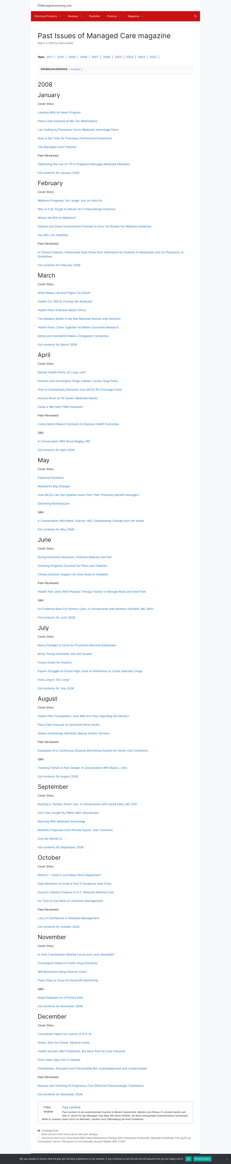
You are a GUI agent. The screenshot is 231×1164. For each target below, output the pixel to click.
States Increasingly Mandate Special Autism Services (74, 733)
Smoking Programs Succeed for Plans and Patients (72, 565)
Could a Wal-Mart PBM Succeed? (60, 407)
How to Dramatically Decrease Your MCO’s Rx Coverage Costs (80, 389)
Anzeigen (75, 69)
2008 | (85, 57)
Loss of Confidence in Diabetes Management (68, 918)
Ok (188, 1158)
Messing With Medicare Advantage (61, 821)
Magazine (133, 16)
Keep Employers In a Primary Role (60, 997)
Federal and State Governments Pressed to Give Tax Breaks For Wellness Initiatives (94, 226)
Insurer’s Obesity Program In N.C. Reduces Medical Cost (76, 892)
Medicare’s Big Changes (54, 486)
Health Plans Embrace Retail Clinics (62, 310)
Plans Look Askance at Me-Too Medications (67, 121)
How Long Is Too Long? (54, 679)
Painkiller (94, 16)
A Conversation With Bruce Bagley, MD (64, 441)
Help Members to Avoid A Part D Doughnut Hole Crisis (74, 883)
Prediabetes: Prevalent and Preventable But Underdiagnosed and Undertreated (92, 1068)
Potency (112, 16)
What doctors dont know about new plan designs (70, 1134)
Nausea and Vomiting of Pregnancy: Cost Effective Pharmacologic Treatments (91, 1085)
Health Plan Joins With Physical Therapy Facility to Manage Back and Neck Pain (92, 591)
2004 (129, 57)
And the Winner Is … (51, 838)
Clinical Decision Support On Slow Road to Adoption (73, 574)
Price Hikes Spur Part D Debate (59, 1060)
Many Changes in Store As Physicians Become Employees (77, 645)
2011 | (52, 57)
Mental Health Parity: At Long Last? (62, 372)
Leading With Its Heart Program (59, 112)
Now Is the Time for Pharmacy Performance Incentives (75, 138)
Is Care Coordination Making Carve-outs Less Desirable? (76, 954)
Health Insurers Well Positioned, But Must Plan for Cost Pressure (81, 1051)
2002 (153, 57)
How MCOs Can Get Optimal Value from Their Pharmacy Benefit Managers (88, 495)
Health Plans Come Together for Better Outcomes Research (78, 327)
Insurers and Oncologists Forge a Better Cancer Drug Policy (78, 381)
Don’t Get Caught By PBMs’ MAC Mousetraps (68, 812)
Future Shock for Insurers (55, 662)
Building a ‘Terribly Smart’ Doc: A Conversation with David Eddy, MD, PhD (87, 804)
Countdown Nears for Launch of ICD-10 (64, 1034)
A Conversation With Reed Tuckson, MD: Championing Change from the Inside (91, 520)
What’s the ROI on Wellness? (57, 217)
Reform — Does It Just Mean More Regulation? (69, 875)
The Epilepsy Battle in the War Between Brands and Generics (79, 318)
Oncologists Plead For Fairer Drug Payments (68, 963)
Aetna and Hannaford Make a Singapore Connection (73, 336)
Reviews (73, 16)
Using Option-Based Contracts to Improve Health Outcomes (78, 424)
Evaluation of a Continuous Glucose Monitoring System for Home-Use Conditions (93, 750)
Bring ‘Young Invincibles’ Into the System (65, 654)
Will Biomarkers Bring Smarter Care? (62, 971)
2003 (141, 57)
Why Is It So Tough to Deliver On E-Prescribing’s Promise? (77, 209)
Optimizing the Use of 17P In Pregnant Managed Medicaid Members (84, 164)
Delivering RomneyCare (53, 503)
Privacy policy (202, 1158)
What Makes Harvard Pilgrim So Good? (64, 293)
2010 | (62, 57)
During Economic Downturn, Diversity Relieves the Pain (75, 557)
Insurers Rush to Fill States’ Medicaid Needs (68, 398)
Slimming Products (45, 16)
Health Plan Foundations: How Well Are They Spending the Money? (83, 716)
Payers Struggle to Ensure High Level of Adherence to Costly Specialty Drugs (90, 671)
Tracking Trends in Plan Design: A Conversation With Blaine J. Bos (82, 768)
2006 (106, 57)
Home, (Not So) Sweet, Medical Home (64, 1042)
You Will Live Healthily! (53, 235)
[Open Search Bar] (195, 16)
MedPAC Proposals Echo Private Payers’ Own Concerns (75, 830)
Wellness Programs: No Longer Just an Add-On (70, 200)
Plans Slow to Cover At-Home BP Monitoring (68, 980)
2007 (95, 57)
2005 (118, 57)
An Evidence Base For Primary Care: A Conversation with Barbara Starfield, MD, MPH (95, 609)
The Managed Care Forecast (57, 147)
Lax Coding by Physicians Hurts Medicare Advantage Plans (78, 129)
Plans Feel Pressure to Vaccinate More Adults (69, 724)
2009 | (74, 57)
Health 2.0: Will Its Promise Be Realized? (65, 301)
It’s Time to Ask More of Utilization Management (70, 901)
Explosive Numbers (51, 477)
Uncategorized (50, 1130)
